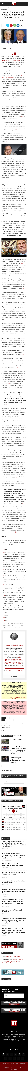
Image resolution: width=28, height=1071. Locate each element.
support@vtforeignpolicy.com (17, 1044)
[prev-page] (2, 766)
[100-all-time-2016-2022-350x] (14, 1012)
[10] (17, 367)
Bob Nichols (11, 962)
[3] (6, 141)
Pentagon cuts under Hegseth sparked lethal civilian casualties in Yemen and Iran (14, 891)
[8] (23, 354)
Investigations (8, 7)
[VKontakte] (14, 1058)
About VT (4, 697)
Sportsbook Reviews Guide (19, 1067)
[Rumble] (19, 1054)
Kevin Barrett (17, 956)
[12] (7, 404)
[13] (7, 422)
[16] (16, 532)
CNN (8, 718)
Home (2, 7)
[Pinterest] (11, 25)
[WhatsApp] (14, 25)
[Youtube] (14, 676)
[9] (6, 362)
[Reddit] (15, 1054)
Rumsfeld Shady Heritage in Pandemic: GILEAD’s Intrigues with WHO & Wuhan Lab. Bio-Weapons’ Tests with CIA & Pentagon (18, 750)
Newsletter (7, 1065)
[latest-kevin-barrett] (12, 948)
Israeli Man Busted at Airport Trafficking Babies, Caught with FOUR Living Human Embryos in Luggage (13, 855)
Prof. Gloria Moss (5, 961)
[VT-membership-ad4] (14, 796)
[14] (16, 478)
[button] (2, 4)
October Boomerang (21, 726)
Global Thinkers (6, 979)
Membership (22, 1063)
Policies (12, 1063)
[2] (16, 130)
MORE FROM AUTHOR (19, 735)
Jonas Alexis (9, 956)
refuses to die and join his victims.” (11, 60)
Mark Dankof (14, 961)
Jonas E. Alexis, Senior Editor (8, 19)
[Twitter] (7, 25)
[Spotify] (5, 1058)
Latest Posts (5, 838)
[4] (19, 169)
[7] (24, 298)
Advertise (17, 1065)
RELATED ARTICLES (7, 735)
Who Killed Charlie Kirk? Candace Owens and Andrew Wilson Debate (12, 864)
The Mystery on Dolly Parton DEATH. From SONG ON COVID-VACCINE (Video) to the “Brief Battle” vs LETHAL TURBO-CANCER (14, 844)
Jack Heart (21, 959)
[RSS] (23, 1054)
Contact (21, 1065)
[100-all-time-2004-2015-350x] (14, 1005)
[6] (24, 288)
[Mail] (11, 1054)
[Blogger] (3, 1054)
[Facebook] (7, 1054)
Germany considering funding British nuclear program (13, 881)
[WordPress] (18, 1058)
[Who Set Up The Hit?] (5, 741)
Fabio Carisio (15, 959)
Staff (8, 1063)
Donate (16, 1063)
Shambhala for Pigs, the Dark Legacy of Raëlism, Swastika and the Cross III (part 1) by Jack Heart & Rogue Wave (14, 920)
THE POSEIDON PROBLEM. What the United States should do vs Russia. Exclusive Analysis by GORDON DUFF (13, 901)
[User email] (16, 676)
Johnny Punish (15, 966)
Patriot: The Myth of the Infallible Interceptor (12, 910)
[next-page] (5, 766)
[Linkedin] (18, 25)
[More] (21, 25)
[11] (9, 383)
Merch (12, 1065)
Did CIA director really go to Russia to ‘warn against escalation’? (13, 873)
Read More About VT (21, 1041)
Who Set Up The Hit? (16, 739)
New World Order (9, 719)
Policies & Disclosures (14, 697)
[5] (22, 263)
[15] (4, 620)
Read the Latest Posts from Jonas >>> (14, 668)
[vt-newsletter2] (12, 974)
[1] (22, 116)
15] (23, 503)
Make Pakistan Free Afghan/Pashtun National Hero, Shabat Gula (6, 728)
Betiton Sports (14, 1069)
